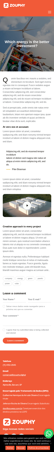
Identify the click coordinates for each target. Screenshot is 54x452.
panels (40, 278)
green (30, 278)
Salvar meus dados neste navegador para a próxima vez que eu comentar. (25, 307)
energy (20, 278)
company (8, 278)
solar (17, 283)
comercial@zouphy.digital (14, 375)
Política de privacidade (39, 448)
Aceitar (10, 448)
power (7, 283)
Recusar (21, 448)
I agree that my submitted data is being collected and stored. (27, 331)
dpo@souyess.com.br (12, 408)
